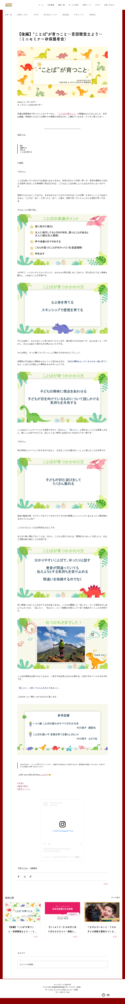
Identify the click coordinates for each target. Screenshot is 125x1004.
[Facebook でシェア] (18, 876)
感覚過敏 (65, 15)
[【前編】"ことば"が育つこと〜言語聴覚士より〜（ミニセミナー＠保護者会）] (23, 912)
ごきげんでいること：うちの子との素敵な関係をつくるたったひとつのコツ (101, 930)
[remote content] (62, 830)
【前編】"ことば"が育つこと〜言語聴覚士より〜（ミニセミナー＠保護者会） (22, 930)
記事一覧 (8, 15)
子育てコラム (79, 15)
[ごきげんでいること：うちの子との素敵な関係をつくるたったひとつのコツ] (102, 912)
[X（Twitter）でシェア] (24, 876)
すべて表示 (115, 897)
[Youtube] (108, 995)
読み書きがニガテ (50, 15)
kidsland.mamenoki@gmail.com (60, 990)
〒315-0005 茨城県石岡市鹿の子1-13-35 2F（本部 (61, 987)
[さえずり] (103, 995)
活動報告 (92, 15)
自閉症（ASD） (23, 15)
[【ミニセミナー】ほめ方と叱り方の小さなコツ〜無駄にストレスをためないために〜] (62, 912)
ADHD (36, 15)
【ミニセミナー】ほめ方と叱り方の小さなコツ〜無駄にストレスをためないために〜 (62, 930)
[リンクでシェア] (30, 876)
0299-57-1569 (64, 992)
